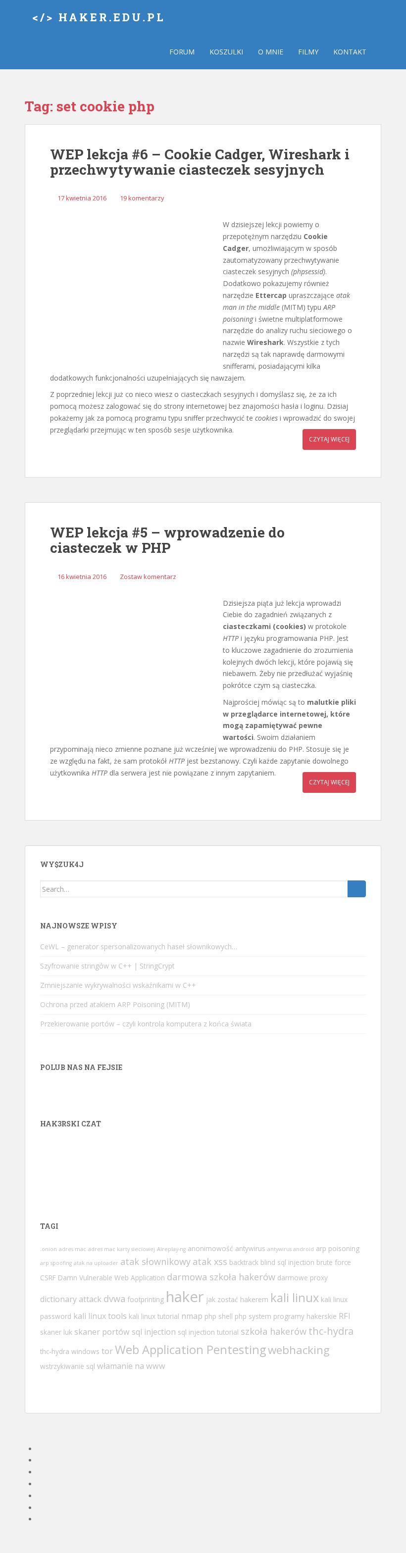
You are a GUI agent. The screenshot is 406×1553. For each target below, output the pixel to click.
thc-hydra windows (70, 1351)
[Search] (357, 888)
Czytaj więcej (329, 439)
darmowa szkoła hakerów (221, 1277)
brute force (333, 1262)
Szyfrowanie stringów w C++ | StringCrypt (107, 966)
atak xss (210, 1261)
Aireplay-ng (171, 1249)
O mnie (270, 51)
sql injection (154, 1331)
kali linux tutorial (154, 1316)
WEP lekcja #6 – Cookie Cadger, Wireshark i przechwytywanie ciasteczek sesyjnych (200, 162)
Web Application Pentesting (190, 1350)
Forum (182, 51)
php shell (218, 1316)
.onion (48, 1249)
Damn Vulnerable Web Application (111, 1277)
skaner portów (102, 1331)
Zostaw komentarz (148, 576)
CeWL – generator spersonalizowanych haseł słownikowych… (138, 946)
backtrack (243, 1262)
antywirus (250, 1248)
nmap (192, 1315)
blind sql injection (287, 1262)
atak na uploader (96, 1263)
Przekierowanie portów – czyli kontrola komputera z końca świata (146, 1023)
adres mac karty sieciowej (121, 1249)
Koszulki (226, 51)
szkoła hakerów (273, 1331)
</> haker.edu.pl (98, 17)
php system (253, 1316)
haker (185, 1297)
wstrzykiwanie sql (67, 1366)
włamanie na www (131, 1365)
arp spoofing (56, 1263)
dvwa (114, 1299)
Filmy (308, 51)
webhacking (299, 1350)
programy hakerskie (305, 1316)
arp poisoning (337, 1248)
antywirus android (290, 1249)
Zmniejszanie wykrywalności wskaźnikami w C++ (118, 985)
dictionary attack (71, 1299)
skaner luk (56, 1332)
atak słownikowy (155, 1261)
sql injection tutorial (208, 1332)
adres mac (72, 1249)
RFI (345, 1315)
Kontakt (349, 51)
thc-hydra (331, 1331)
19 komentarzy (142, 198)
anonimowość (210, 1248)
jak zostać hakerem (237, 1299)
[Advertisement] (134, 289)
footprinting (145, 1299)
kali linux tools (100, 1315)
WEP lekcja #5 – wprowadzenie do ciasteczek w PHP (167, 540)
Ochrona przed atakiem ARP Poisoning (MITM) (115, 1004)
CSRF (48, 1277)
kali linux (294, 1298)
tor (107, 1351)
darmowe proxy (302, 1277)
